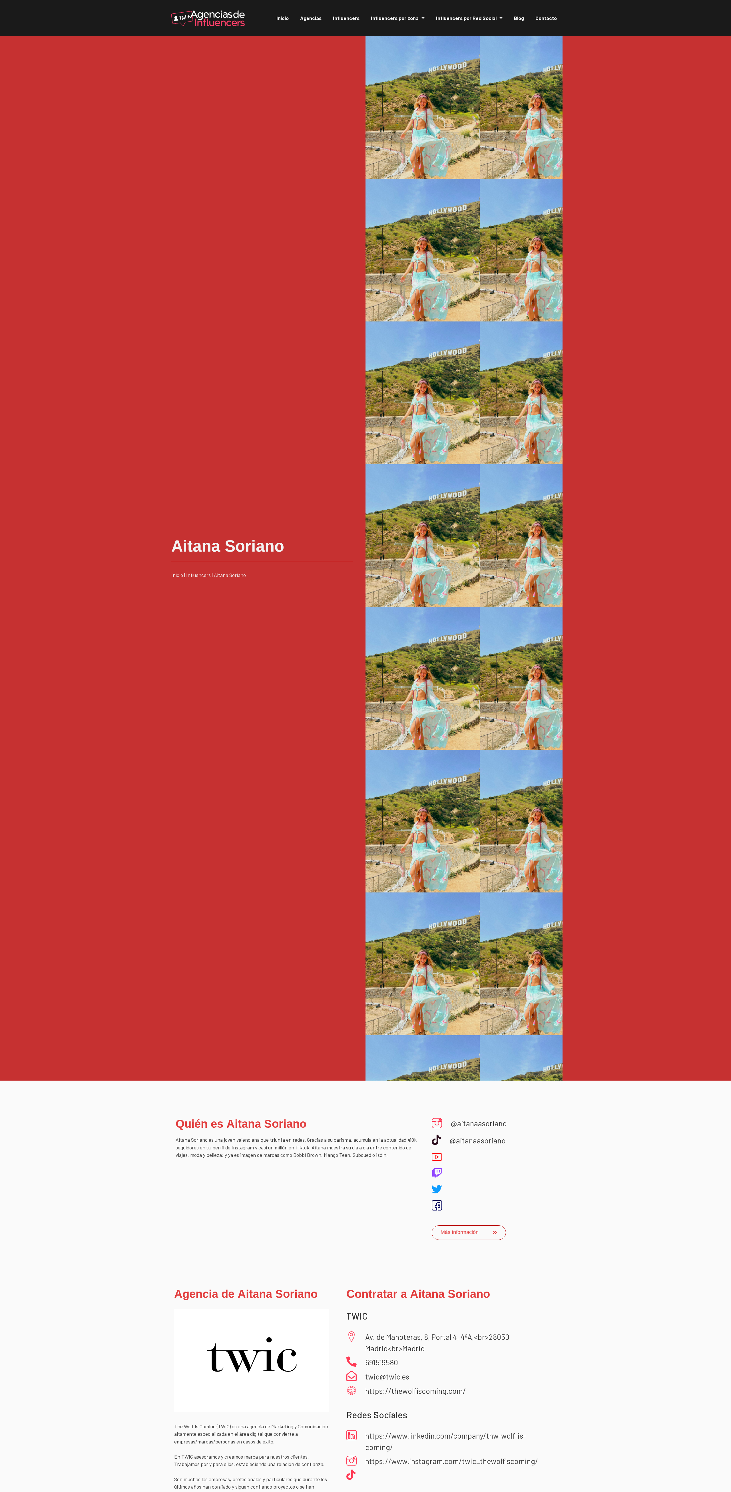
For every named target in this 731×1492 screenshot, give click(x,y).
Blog (519, 18)
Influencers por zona (395, 18)
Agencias (311, 18)
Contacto (546, 18)
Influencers (346, 18)
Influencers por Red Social (466, 18)
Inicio (282, 18)
